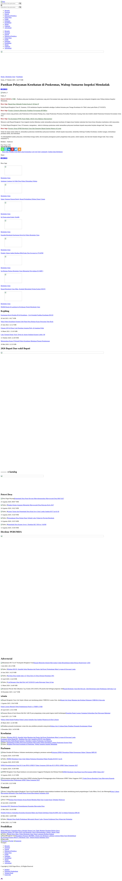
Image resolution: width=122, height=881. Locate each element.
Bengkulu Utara (10, 77)
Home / (3, 77)
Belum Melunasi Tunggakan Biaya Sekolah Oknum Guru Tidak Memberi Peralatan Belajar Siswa (30, 830)
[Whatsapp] (2, 149)
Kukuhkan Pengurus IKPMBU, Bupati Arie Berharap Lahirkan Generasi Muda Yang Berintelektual (46, 836)
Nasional (7, 12)
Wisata (7, 24)
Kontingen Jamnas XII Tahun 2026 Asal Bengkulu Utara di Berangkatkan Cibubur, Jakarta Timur (30, 832)
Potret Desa (8, 17)
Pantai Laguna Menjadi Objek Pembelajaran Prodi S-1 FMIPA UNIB (22, 706)
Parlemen (7, 21)
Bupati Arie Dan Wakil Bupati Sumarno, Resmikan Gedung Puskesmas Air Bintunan (26, 741)
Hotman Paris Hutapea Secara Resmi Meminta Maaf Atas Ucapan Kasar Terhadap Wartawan (37, 800)
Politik (6, 19)
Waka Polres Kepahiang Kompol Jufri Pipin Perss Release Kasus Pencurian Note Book (27, 321)
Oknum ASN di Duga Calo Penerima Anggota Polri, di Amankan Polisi (22, 328)
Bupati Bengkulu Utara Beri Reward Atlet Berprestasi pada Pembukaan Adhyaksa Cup (89, 689)
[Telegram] (15, 149)
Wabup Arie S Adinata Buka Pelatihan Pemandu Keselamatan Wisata (71, 726)
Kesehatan (19, 77)
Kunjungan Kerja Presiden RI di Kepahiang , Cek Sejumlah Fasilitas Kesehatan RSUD (27, 315)
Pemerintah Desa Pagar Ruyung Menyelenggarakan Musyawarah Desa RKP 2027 (39, 498)
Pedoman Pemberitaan (11, 871)
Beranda (7, 10)
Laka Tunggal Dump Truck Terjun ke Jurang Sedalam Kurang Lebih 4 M (23, 334)
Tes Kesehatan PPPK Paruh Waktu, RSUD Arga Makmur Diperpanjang (30, 119)
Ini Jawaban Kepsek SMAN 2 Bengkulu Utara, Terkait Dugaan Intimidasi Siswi (25, 837)
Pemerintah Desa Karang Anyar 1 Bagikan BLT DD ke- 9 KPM (26, 524)
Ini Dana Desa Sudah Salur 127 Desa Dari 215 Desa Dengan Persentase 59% (30, 676)
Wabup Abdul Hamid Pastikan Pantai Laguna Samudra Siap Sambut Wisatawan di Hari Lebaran (30, 719)
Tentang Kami (9, 873)
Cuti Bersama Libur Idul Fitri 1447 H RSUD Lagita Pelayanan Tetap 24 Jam (30, 682)
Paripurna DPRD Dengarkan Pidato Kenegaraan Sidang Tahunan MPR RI (74, 752)
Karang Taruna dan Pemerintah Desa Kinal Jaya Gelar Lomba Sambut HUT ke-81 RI (33, 511)
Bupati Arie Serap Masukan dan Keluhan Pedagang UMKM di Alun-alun (83, 700)
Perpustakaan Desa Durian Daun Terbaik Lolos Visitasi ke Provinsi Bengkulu (30, 518)
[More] (19, 149)
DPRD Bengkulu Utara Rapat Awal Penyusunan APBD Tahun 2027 (83, 772)
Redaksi (7, 869)
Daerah (7, 14)
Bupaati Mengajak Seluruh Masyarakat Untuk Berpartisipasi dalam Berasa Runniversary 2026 (62, 663)
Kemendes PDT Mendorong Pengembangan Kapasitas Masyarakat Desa (23, 806)
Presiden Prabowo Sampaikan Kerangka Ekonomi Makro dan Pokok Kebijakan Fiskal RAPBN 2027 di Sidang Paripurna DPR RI (40, 813)
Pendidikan (8, 22)
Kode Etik (8, 875)
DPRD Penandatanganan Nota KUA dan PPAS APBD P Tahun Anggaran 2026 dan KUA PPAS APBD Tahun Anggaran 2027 (39, 765)
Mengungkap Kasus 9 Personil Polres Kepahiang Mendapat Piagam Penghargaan (25, 341)
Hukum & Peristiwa (11, 16)
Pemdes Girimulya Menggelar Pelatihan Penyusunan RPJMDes (27, 110)
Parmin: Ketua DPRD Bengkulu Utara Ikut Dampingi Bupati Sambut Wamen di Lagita (34, 128)
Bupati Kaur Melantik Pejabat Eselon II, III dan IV (23, 104)
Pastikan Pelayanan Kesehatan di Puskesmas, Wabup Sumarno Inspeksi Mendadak (32, 744)
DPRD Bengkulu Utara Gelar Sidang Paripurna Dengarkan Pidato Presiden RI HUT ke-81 (34, 759)
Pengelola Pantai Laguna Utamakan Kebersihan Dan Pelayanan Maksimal (88, 713)
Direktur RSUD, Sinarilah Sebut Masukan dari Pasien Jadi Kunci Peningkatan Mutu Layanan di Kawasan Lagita (41, 669)
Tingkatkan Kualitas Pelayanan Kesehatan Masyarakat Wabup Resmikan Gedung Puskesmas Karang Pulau (39, 742)
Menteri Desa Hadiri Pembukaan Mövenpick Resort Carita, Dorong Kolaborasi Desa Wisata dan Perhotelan (39, 819)
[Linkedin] (9, 149)
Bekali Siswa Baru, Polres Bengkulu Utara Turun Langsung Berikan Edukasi (30, 834)
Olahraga (7, 26)
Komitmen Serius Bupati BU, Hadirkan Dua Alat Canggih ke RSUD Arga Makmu (26, 739)
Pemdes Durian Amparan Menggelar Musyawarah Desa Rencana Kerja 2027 (30, 505)
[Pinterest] (12, 149)
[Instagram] (5, 149)
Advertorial (8, 28)
